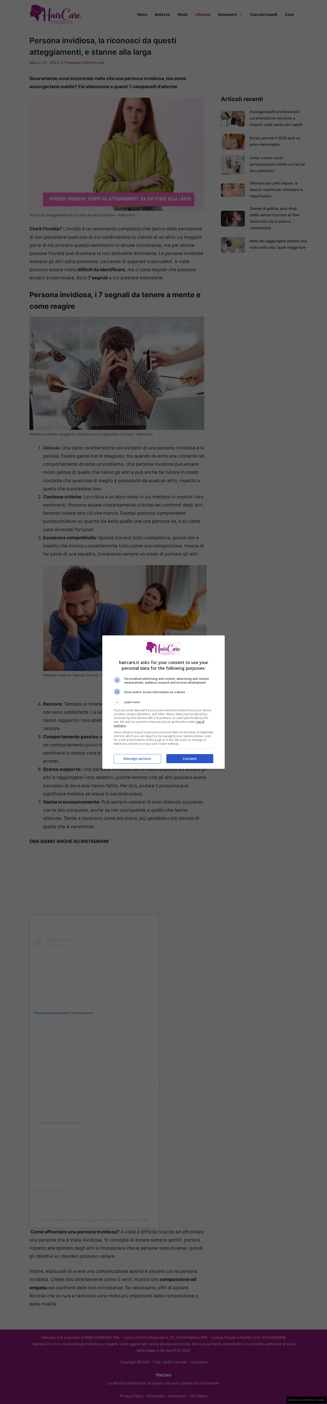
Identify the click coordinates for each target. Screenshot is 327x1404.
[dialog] (163, 702)
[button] (163, 702)
